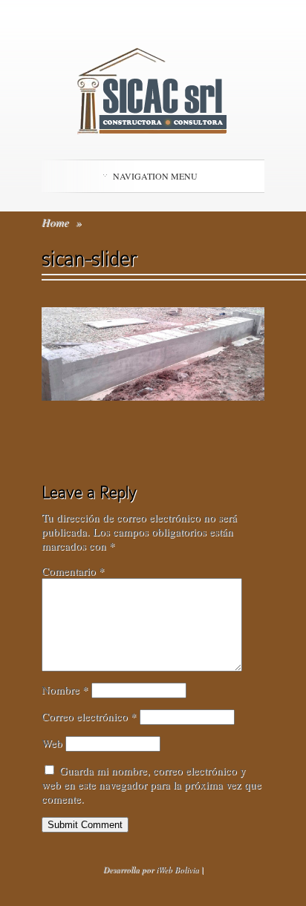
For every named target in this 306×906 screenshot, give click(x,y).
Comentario (73, 570)
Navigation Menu (155, 176)
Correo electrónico (89, 716)
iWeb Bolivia (177, 869)
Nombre (65, 689)
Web (52, 742)
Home (55, 221)
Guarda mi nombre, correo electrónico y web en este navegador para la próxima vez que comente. (151, 784)
